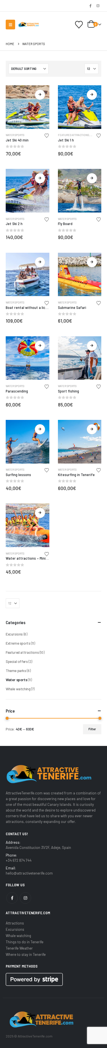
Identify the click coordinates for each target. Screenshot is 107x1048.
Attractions (15, 923)
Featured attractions (73, 135)
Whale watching (18, 689)
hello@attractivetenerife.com (29, 873)
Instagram (25, 898)
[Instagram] (97, 5)
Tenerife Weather (19, 948)
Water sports (15, 135)
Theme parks (16, 670)
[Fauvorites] (79, 25)
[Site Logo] (28, 24)
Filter (92, 729)
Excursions (14, 634)
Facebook (12, 898)
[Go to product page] (27, 107)
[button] (10, 24)
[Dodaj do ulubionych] (46, 135)
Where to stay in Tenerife (26, 954)
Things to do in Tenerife (24, 942)
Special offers (17, 661)
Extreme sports (18, 643)
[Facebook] (90, 5)
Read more (40, 95)
